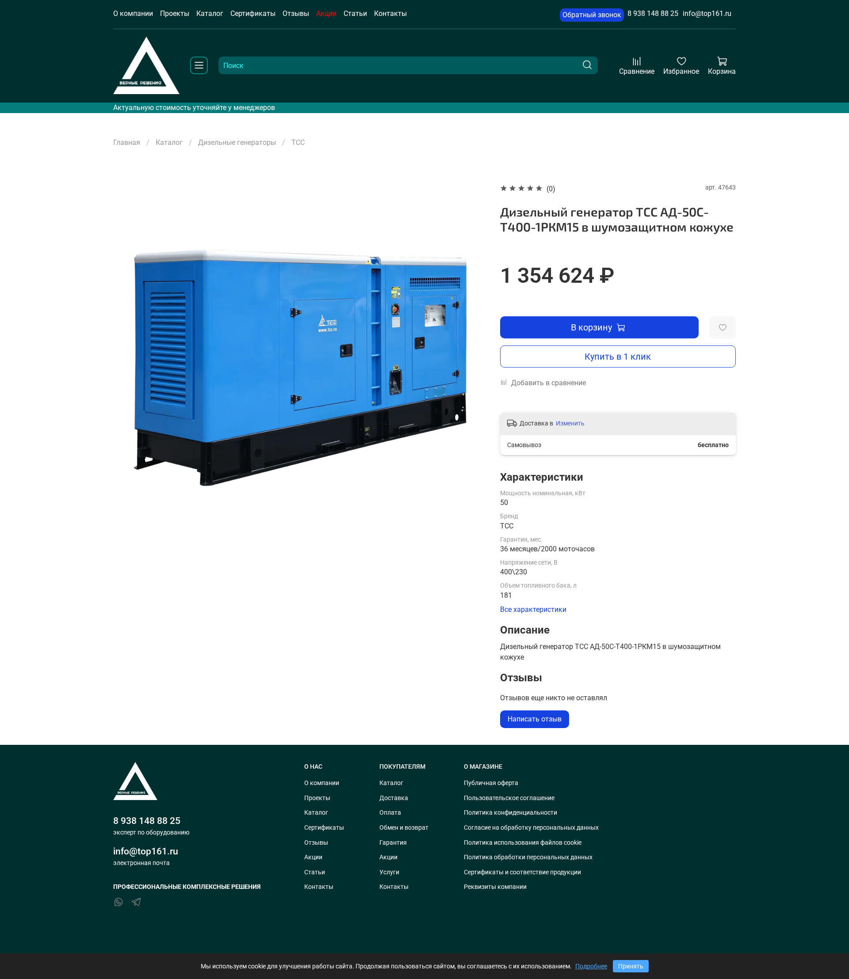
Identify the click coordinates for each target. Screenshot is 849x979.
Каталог (209, 13)
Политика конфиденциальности (510, 812)
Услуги (389, 872)
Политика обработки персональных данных (528, 857)
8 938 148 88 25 (652, 13)
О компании (133, 13)
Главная (126, 142)
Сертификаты (252, 13)
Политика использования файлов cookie (522, 842)
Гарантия (393, 842)
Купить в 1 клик (618, 356)
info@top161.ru (707, 13)
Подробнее (591, 966)
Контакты (390, 13)
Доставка (393, 798)
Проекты (174, 13)
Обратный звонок (591, 15)
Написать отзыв (535, 719)
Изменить (570, 423)
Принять (630, 966)
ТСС (298, 142)
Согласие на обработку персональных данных (531, 827)
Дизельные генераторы (237, 142)
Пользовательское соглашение (509, 798)
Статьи (355, 13)
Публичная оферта (491, 783)
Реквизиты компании (495, 887)
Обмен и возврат (403, 827)
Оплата (390, 812)
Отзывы (296, 13)
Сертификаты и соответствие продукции (522, 872)
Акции (326, 13)
